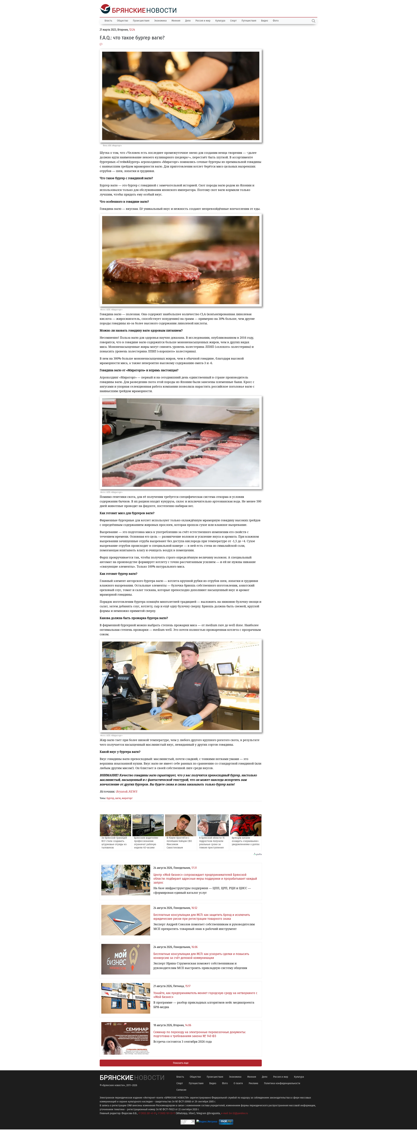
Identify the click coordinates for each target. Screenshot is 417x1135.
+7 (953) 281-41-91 (147, 1112)
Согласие (181, 1089)
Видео (264, 20)
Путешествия (249, 20)
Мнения (176, 20)
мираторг (127, 797)
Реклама (253, 1082)
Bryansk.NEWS (126, 791)
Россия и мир (202, 20)
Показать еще (180, 1062)
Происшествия (141, 20)
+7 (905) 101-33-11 (166, 1112)
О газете (238, 1082)
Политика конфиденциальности (282, 1082)
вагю (118, 797)
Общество (122, 20)
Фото (276, 20)
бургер (110, 797)
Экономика (160, 20)
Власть (108, 20)
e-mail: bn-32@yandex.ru (234, 1112)
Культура (220, 20)
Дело (188, 20)
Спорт (233, 20)
